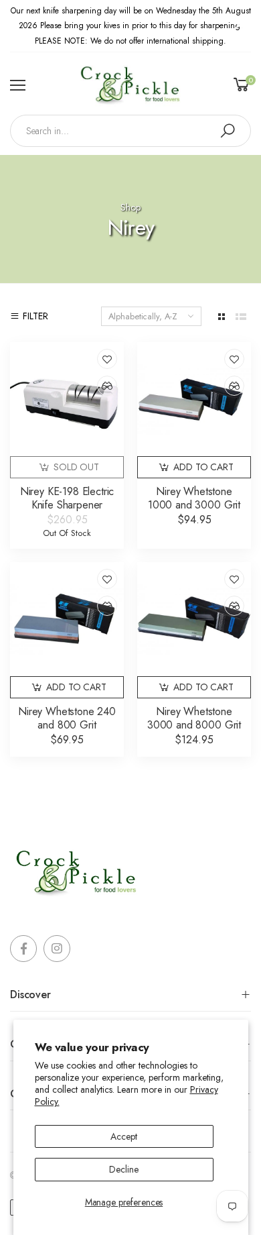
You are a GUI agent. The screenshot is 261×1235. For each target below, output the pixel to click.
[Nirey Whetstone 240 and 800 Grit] (67, 619)
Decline (123, 1169)
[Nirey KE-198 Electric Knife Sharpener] (67, 399)
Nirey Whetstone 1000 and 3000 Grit (194, 498)
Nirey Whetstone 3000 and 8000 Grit (194, 718)
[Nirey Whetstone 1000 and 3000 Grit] (194, 399)
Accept (123, 1136)
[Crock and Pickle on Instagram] (57, 948)
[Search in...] (227, 131)
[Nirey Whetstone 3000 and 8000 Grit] (194, 619)
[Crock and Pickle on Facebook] (23, 948)
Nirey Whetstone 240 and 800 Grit (67, 718)
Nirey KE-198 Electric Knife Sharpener (67, 498)
